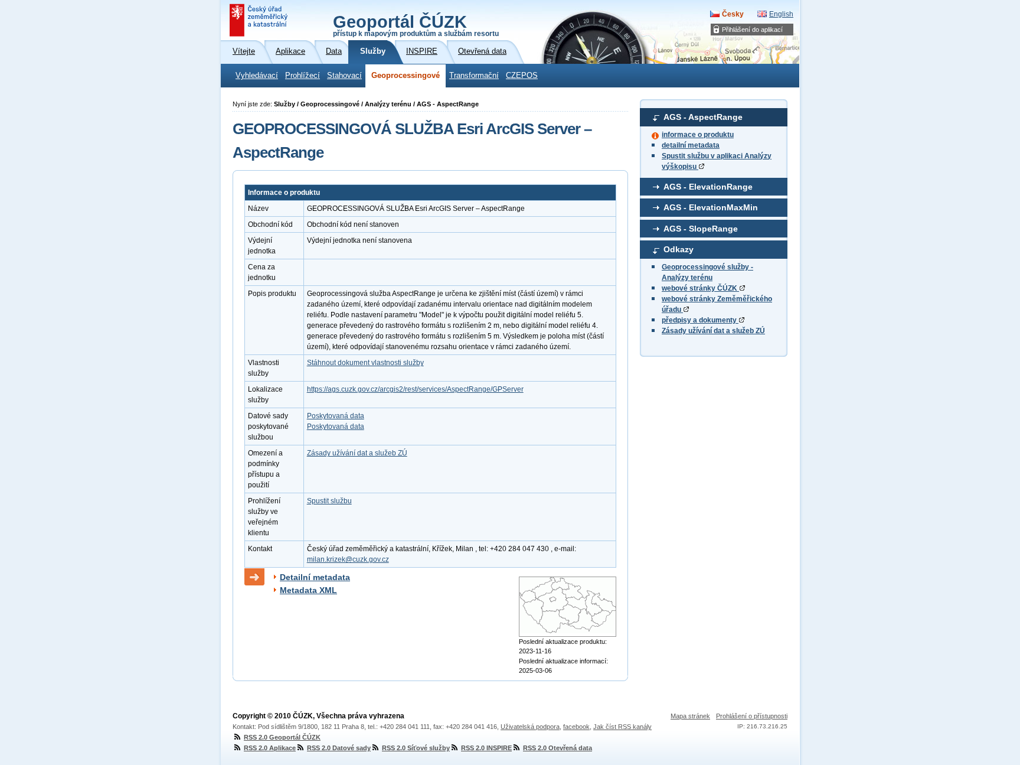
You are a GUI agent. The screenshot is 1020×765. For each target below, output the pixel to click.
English (781, 14)
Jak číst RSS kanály (622, 726)
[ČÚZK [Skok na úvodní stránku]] (260, 20)
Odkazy (678, 249)
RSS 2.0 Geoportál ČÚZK (282, 737)
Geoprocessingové (405, 75)
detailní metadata (691, 145)
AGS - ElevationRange (708, 186)
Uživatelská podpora (530, 726)
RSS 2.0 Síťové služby (416, 747)
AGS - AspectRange (703, 117)
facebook (576, 726)
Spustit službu (329, 501)
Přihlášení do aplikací (752, 29)
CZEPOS (522, 75)
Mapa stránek (690, 716)
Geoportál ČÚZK (416, 24)
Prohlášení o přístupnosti (751, 716)
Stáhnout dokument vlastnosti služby (365, 363)
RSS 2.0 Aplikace (270, 747)
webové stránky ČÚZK (700, 288)
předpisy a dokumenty (700, 320)
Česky (733, 14)
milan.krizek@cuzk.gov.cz (348, 559)
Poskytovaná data (335, 416)
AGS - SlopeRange (700, 228)
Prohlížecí (302, 75)
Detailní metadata (315, 577)
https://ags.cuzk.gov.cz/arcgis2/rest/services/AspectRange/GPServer (415, 389)
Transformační (474, 75)
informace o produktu (698, 135)
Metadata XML (308, 590)
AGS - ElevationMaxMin (710, 207)
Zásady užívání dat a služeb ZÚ (713, 331)
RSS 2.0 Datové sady (339, 747)
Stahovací (344, 75)
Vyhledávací (257, 75)
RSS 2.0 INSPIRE (486, 747)
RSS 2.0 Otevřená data (557, 747)
